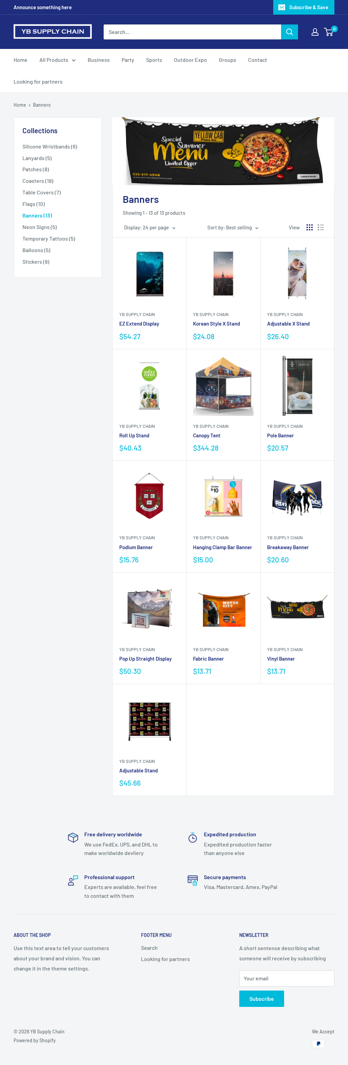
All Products (53, 59)
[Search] (289, 31)
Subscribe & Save (308, 7)
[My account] (315, 32)
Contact (257, 59)
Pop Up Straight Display (145, 659)
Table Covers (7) (41, 192)
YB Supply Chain (137, 314)
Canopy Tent (207, 435)
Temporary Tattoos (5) (48, 238)
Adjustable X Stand (288, 323)
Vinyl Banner (281, 659)
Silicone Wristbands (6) (49, 146)
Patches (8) (35, 169)
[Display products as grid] (310, 227)
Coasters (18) (37, 180)
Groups (227, 59)
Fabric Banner (208, 659)
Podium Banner (136, 547)
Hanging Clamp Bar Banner (222, 547)
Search (149, 947)
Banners (42, 105)
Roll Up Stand (134, 435)
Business (99, 59)
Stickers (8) (35, 261)
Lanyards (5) (37, 158)
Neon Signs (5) (39, 227)
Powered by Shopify (35, 1040)
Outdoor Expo (190, 59)
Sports (154, 59)
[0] (329, 32)
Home (21, 59)
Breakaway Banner (288, 547)
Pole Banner (280, 435)
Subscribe (261, 998)
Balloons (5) (36, 250)
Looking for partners (38, 81)
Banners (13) (37, 215)
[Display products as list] (321, 227)
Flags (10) (33, 203)
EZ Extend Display (139, 323)
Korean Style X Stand (216, 323)
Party (128, 59)
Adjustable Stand (138, 770)
